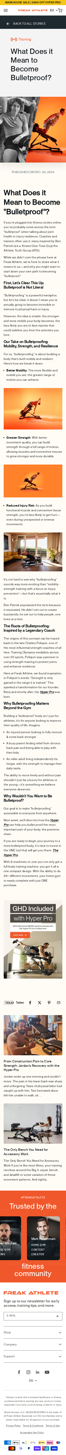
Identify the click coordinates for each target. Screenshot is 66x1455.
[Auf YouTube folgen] (47, 1372)
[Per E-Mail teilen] (58, 1002)
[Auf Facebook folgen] (18, 1372)
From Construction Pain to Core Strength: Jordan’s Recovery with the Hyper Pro (31, 1065)
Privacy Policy (13, 1425)
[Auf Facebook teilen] (30, 1002)
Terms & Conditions (33, 1425)
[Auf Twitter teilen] (39, 1002)
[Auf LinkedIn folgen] (37, 1372)
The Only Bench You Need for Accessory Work (26, 1152)
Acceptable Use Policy (32, 1432)
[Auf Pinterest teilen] (49, 1002)
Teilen (9, 1002)
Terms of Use (53, 1425)
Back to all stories (29, 23)
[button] (6, 10)
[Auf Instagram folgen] (28, 1372)
